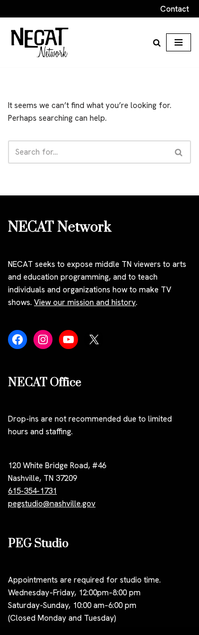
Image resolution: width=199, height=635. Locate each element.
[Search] (157, 43)
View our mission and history (85, 302)
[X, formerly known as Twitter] (93, 339)
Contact (174, 9)
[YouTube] (68, 339)
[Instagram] (43, 339)
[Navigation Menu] (178, 42)
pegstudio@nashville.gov (52, 503)
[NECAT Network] (40, 42)
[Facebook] (17, 339)
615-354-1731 (32, 491)
